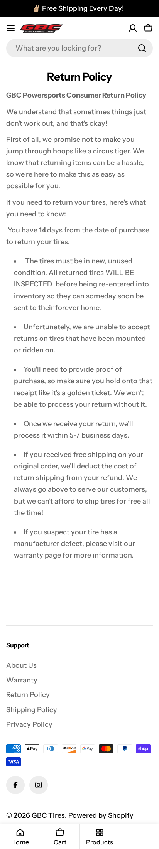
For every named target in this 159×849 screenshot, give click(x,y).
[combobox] (79, 48)
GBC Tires (48, 815)
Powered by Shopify (101, 815)
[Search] (142, 48)
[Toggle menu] (10, 28)
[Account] (132, 28)
